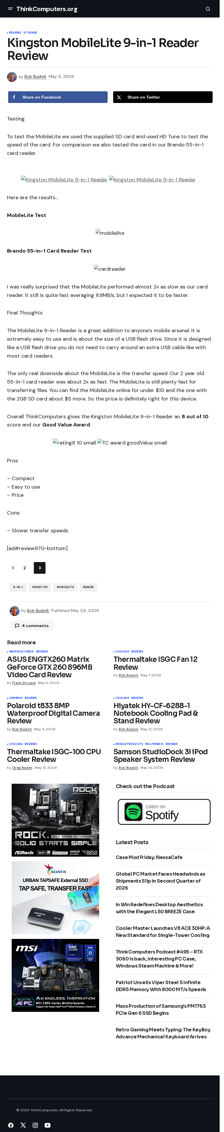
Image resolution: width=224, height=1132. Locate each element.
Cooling (122, 651)
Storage (30, 33)
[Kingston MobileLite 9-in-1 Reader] (64, 179)
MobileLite (65, 587)
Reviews (15, 33)
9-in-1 (18, 587)
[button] (10, 8)
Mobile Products (129, 744)
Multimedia (154, 744)
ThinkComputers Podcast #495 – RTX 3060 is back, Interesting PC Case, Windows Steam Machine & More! (159, 959)
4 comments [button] (35, 625)
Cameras (15, 698)
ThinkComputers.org (46, 9)
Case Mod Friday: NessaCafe (149, 857)
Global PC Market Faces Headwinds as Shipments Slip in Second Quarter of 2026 (160, 881)
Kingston (40, 587)
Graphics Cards (21, 651)
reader (88, 587)
